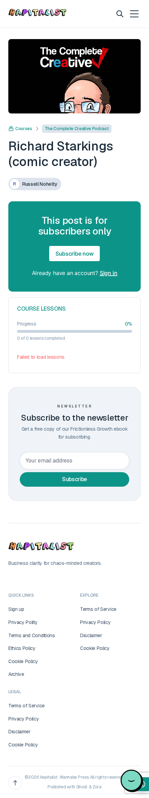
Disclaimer (91, 635)
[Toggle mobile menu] (134, 14)
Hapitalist (49, 777)
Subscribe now (74, 253)
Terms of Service (98, 609)
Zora (97, 787)
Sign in (108, 272)
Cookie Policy (23, 661)
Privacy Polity (23, 622)
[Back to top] (15, 783)
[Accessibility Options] (142, 784)
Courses (23, 128)
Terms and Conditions (31, 635)
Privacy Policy (95, 622)
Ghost (81, 787)
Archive (16, 674)
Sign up (16, 609)
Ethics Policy (22, 648)
